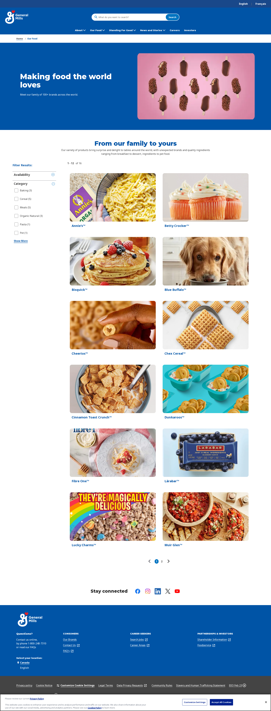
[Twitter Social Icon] (168, 591)
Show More (21, 241)
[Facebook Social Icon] (137, 591)
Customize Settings (194, 702)
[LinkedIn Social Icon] (158, 591)
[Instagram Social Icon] (147, 591)
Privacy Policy (37, 698)
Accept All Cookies (221, 702)
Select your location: (29, 658)
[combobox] (131, 17)
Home (19, 38)
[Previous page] (150, 561)
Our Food (32, 38)
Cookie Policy (95, 707)
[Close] (266, 702)
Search (172, 17)
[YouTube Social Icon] (177, 591)
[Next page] (168, 561)
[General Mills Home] (17, 17)
